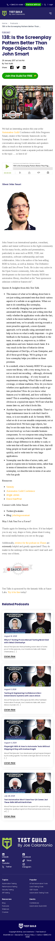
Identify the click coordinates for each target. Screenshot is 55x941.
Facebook (26, 857)
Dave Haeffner (14, 498)
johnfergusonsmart (21, 515)
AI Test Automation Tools (39, 883)
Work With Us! (8, 935)
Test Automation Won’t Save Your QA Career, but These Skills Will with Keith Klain (26, 801)
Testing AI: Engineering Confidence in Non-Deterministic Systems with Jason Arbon (23, 694)
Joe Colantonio (28, 932)
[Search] (45, 4)
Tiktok (28, 860)
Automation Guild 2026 (38, 906)
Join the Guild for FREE (18, 76)
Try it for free (14, 592)
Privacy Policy (30, 935)
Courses (5, 912)
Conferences (34, 903)
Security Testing (8, 890)
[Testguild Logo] (14, 13)
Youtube (5, 863)
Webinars (5, 909)
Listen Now (9, 656)
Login (51, 4)
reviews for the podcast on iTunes (31, 542)
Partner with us (33, 4)
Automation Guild (10, 132)
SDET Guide (34, 890)
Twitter (9, 866)
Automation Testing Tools (39, 893)
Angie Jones (12, 495)
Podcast (6, 32)
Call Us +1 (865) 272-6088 (39, 936)
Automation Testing (9, 883)
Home (4, 23)
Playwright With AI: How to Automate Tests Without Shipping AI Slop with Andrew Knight (27, 747)
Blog (3, 903)
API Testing (6, 893)
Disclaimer (19, 935)
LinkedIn (5, 857)
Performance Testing (9, 886)
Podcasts (14, 23)
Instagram (26, 867)
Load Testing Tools (36, 886)
